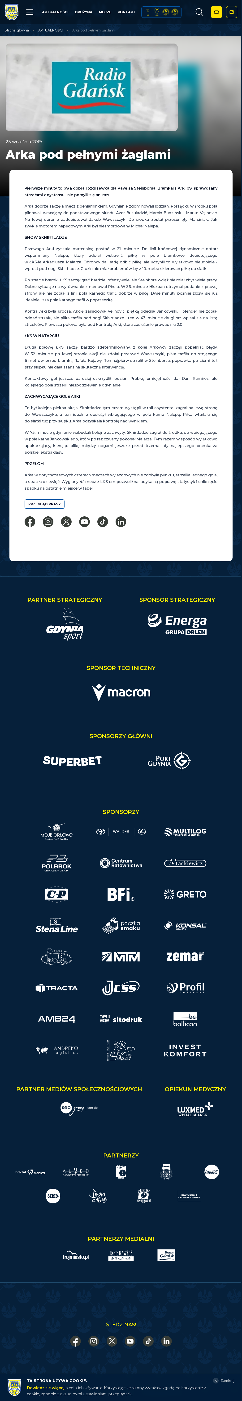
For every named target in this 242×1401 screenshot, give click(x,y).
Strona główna (17, 30)
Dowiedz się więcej (46, 1388)
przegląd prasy (44, 504)
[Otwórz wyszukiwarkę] (199, 12)
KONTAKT (127, 12)
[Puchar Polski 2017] (156, 12)
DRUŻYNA (83, 12)
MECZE (105, 12)
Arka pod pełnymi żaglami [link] (93, 30)
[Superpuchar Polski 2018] (174, 12)
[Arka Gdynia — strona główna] (11, 12)
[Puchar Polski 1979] (147, 12)
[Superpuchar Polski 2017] (165, 12)
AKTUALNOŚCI (55, 12)
